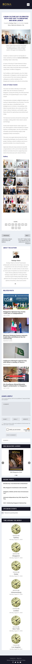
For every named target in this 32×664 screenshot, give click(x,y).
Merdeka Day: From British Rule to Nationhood (15, 483)
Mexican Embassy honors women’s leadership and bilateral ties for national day (15, 337)
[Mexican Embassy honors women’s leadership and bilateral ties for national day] (16, 325)
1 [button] (15, 475)
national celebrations (22, 57)
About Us (19, 658)
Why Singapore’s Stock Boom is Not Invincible (15, 487)
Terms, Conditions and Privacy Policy (16, 660)
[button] (3, 463)
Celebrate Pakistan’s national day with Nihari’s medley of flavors (15, 361)
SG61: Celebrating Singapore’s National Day (14, 503)
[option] (16, 462)
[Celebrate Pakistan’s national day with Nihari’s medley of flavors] (16, 350)
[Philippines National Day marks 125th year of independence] (16, 301)
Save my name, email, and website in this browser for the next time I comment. (16, 424)
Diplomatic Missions (16, 25)
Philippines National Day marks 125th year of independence (14, 312)
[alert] (16, 513)
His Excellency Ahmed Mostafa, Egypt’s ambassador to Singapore (15, 385)
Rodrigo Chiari (12, 23)
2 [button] (16, 475)
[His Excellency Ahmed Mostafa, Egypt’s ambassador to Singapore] (16, 374)
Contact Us (13, 658)
